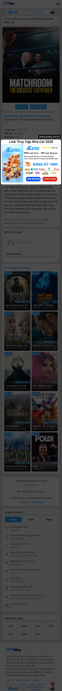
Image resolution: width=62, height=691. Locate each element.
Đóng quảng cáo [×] (49, 136)
